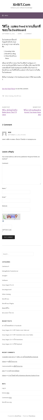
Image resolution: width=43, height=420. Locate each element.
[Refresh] (3, 221)
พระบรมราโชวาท (8, 313)
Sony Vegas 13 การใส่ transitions (12, 339)
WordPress (17, 96)
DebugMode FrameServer (10, 271)
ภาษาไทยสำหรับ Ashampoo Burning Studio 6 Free (23, 375)
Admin (20, 34)
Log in (4, 388)
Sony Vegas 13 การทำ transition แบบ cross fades (17, 335)
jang (3, 371)
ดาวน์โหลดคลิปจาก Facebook (11, 326)
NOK (9, 132)
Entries (5, 393)
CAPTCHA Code (6, 230)
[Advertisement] (30, 49)
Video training (9, 96)
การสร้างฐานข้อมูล (13, 371)
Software (5, 280)
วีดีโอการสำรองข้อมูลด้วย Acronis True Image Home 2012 (32, 112)
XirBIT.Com (21, 4)
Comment (5, 163)
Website (4, 206)
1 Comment (28, 34)
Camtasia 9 (5, 266)
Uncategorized (6, 289)
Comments (7, 397)
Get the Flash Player (8, 89)
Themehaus (32, 416)
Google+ (4, 276)
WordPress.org (7, 402)
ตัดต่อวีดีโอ (5, 308)
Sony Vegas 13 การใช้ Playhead (12, 344)
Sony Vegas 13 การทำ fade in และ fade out (15, 330)
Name (4, 188)
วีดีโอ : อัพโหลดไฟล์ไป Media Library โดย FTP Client (9, 112)
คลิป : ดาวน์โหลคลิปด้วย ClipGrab (27, 357)
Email (4, 197)
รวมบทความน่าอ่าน (8, 357)
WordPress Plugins (8, 303)
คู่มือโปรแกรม (12, 361)
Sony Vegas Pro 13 (8, 285)
